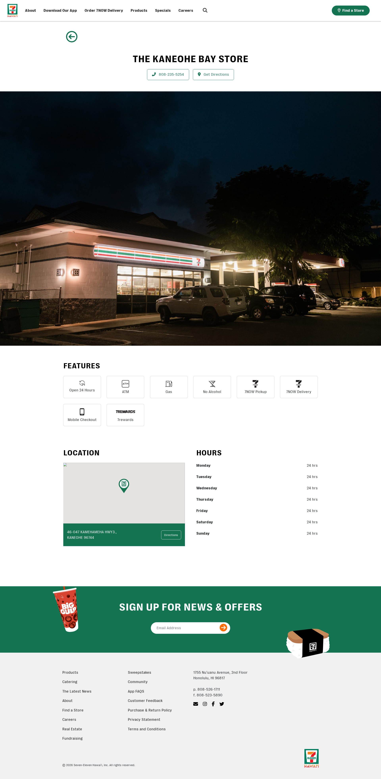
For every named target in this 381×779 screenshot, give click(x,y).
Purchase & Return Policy (150, 710)
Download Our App (60, 10)
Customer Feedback (145, 701)
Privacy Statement (144, 719)
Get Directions (216, 74)
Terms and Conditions (147, 729)
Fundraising (72, 738)
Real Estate (72, 729)
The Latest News (76, 691)
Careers (185, 10)
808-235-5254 (171, 74)
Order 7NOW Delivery (104, 10)
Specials (163, 10)
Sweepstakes (139, 672)
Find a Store (73, 710)
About (30, 10)
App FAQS (136, 691)
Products (139, 10)
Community (138, 682)
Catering (69, 682)
